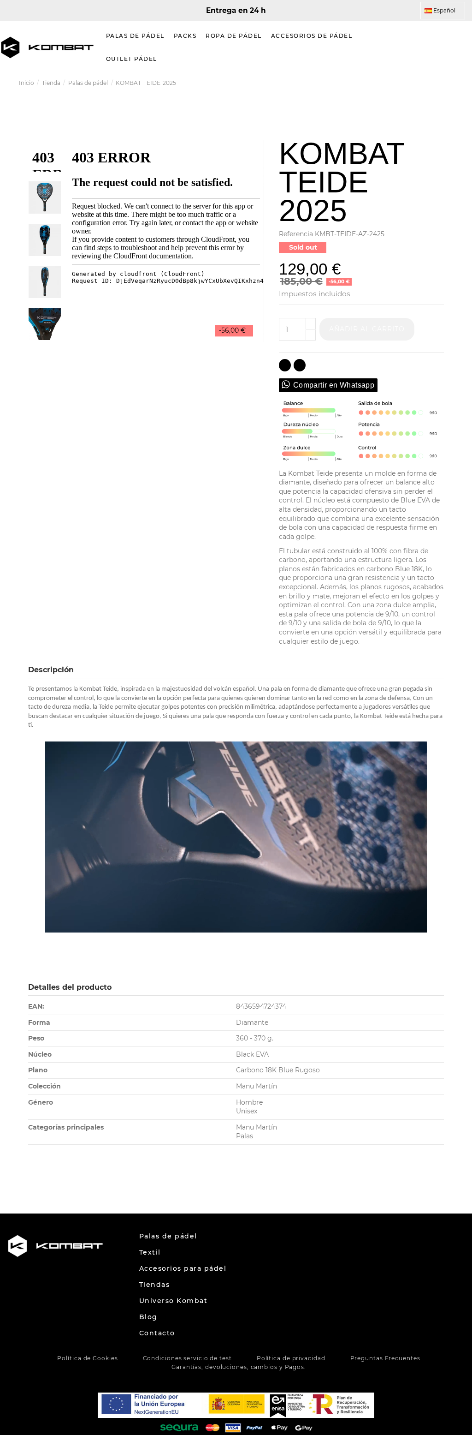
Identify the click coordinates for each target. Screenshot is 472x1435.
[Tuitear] (300, 365)
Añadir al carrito (367, 329)
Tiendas (154, 1284)
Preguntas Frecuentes (385, 1358)
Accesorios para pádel (183, 1268)
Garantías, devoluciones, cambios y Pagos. (238, 1366)
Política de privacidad (291, 1358)
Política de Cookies (87, 1358)
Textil (150, 1252)
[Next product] (449, 83)
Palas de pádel (168, 1236)
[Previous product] (441, 83)
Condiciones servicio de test (187, 1358)
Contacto (157, 1333)
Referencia (296, 234)
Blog (148, 1317)
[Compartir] (285, 365)
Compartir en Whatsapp (333, 385)
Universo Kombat (173, 1301)
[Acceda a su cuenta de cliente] (441, 47)
